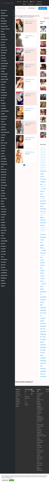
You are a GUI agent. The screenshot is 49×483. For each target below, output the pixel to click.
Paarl (27, 37)
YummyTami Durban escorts (39, 454)
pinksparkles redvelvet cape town (33, 94)
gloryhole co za (42, 215)
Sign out (32, 394)
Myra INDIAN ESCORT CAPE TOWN (34, 123)
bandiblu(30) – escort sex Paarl (33, 35)
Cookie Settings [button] (5, 480)
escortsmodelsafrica (47, 391)
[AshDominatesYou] (43, 119)
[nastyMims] (43, 29)
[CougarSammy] (43, 134)
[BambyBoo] (43, 89)
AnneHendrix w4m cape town (32, 65)
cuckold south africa (43, 155)
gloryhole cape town (43, 213)
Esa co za (25, 393)
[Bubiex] (43, 112)
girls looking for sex (43, 208)
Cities (33, 1)
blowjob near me (42, 147)
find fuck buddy (38, 4)
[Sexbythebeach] (43, 36)
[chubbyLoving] (43, 74)
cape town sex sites (43, 149)
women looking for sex (43, 326)
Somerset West (29, 23)
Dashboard (39, 1)
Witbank (28, 153)
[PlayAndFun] (43, 97)
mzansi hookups (43, 237)
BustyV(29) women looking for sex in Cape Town (39, 446)
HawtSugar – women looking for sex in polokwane (39, 413)
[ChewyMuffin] (43, 51)
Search (26, 1)
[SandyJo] (43, 66)
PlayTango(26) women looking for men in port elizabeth (40, 429)
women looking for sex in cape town (43, 336)
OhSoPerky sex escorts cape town (34, 108)
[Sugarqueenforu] (43, 59)
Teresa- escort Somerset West (33, 21)
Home (20, 1)
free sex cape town (43, 173)
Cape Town (28, 52)
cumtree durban (42, 159)
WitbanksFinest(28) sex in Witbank (34, 152)
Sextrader (27, 396)
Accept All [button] (11, 480)
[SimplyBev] (43, 104)
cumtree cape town (43, 157)
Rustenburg (28, 139)
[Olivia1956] (43, 127)
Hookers (24, 4)
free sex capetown (43, 181)
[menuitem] (19, 2)
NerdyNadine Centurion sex (40, 421)
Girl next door (30, 4)
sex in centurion (42, 278)
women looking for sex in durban (43, 350)
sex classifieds (42, 270)
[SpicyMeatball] (43, 81)
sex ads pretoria (42, 255)
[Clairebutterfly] (43, 44)
